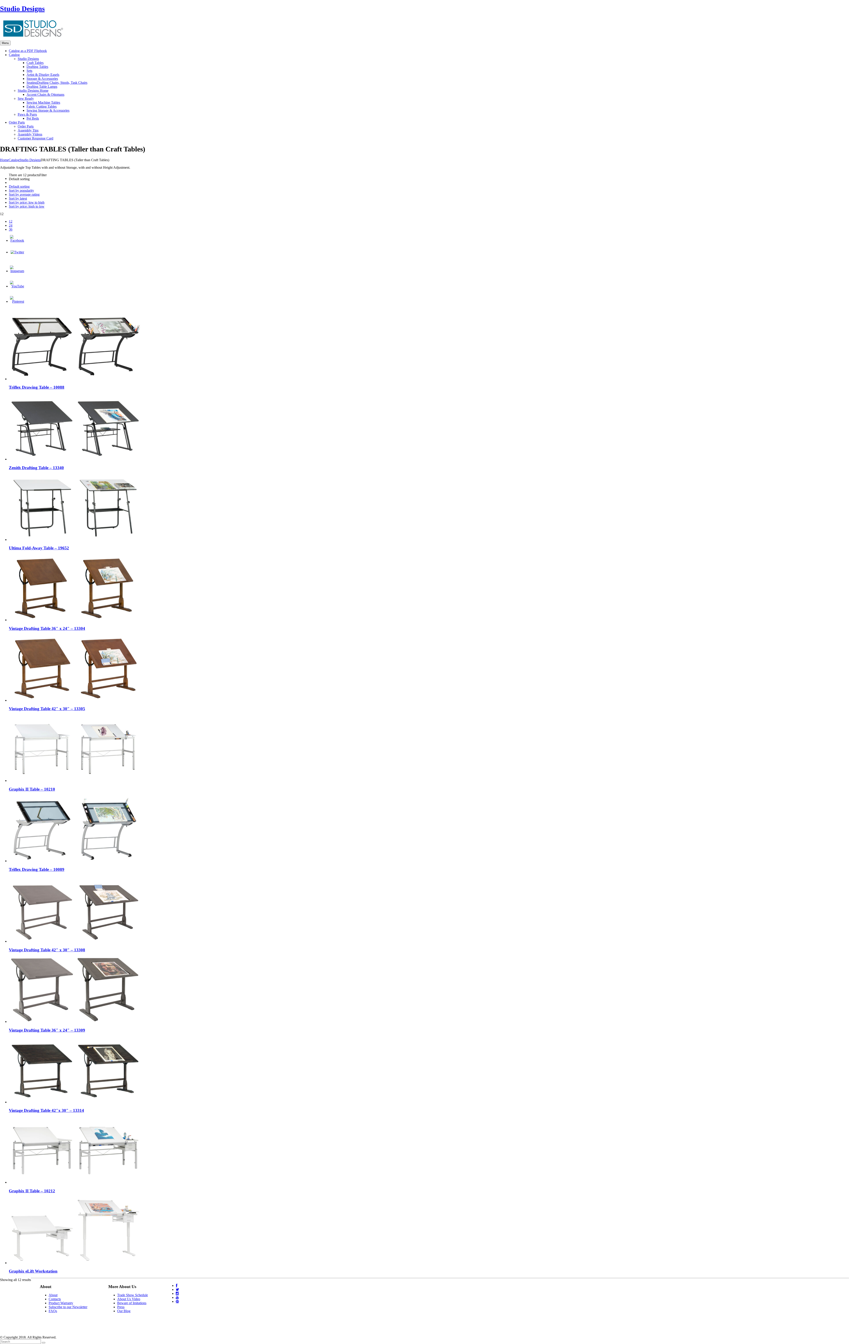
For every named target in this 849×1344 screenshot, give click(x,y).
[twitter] (177, 1289)
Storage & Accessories (42, 78)
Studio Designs (22, 9)
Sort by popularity (21, 190)
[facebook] (176, 1285)
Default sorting (19, 186)
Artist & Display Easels (43, 74)
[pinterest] (177, 1301)
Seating (57, 82)
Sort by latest (18, 198)
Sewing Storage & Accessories (48, 110)
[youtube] (177, 1297)
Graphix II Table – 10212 (32, 1191)
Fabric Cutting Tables (42, 106)
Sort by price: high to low (26, 206)
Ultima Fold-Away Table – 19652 (39, 548)
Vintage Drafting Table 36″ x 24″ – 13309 (47, 1030)
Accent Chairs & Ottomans (45, 94)
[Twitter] (17, 252)
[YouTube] (17, 286)
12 (10, 221)
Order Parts (26, 126)
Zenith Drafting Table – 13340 (36, 467)
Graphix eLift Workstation (33, 1271)
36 (10, 229)
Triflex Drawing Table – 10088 (36, 387)
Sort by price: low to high (26, 202)
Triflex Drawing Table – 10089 (36, 869)
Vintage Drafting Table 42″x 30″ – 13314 (46, 1110)
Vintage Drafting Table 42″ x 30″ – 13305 (47, 708)
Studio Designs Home (33, 90)
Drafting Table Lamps (42, 86)
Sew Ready (26, 98)
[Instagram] (17, 271)
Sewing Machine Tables (43, 102)
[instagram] (177, 1293)
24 (10, 225)
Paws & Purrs (27, 114)
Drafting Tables (37, 67)
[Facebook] (17, 240)
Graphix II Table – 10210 (32, 789)
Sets (29, 71)
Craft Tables (35, 63)
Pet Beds (33, 118)
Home (4, 160)
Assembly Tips (28, 130)
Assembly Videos (30, 134)
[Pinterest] (17, 301)
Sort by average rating (24, 194)
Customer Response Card (35, 138)
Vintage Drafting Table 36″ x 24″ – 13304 (47, 628)
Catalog (14, 160)
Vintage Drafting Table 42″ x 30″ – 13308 (47, 950)
